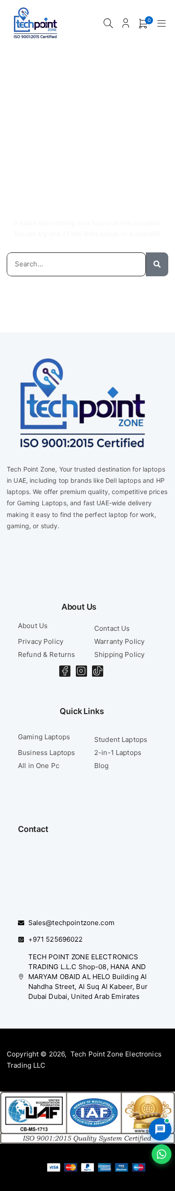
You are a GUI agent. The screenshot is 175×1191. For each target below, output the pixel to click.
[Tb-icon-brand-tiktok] (97, 671)
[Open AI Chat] (160, 1129)
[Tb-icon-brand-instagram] (81, 671)
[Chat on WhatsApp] (161, 1154)
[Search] (157, 264)
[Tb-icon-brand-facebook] (64, 671)
